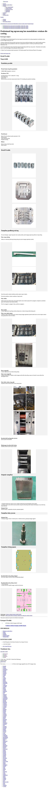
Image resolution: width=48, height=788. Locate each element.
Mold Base (8, 11)
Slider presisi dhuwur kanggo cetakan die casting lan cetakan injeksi (19, 615)
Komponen (8, 10)
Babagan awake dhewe (7, 4)
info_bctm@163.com (7, 646)
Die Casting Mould (9, 7)
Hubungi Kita (5, 15)
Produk (4, 5)
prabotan (4, 12)
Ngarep (4, 3)
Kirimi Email (3, 661)
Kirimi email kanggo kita (5, 53)
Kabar (4, 13)
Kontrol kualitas (6, 635)
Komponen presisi (9, 9)
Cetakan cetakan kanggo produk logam (13, 614)
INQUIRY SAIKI (4, 651)
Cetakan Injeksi (9, 8)
